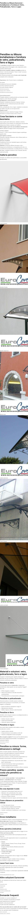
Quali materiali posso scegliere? (7, 901)
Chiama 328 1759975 (5, 90)
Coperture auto (3, 884)
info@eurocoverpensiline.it (6, 92)
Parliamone (2, 743)
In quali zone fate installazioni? (7, 904)
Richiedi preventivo (4, 89)
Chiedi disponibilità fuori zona (7, 874)
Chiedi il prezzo (3, 812)
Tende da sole (3, 889)
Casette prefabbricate (5, 890)
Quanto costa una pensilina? (6, 903)
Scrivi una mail (3, 911)
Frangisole (2, 886)
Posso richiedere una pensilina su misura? (10, 899)
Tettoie (1, 887)
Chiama (1, 814)
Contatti (2, 892)
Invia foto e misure (4, 741)
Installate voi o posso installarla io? (8, 898)
